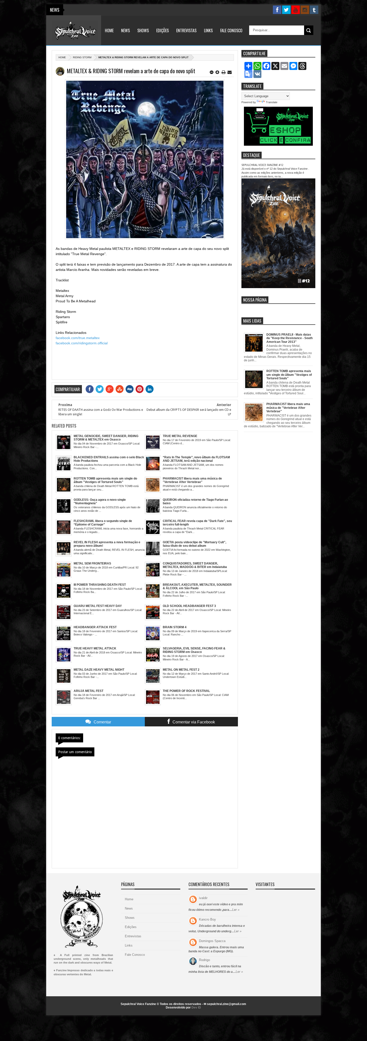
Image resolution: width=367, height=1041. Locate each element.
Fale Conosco (231, 30)
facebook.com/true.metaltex (78, 338)
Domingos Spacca (212, 941)
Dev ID (196, 1007)
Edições (162, 30)
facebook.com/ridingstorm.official (82, 343)
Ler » (235, 910)
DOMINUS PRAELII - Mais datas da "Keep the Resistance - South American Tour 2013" (289, 338)
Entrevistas (186, 30)
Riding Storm (82, 57)
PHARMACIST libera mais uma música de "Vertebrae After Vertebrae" (288, 407)
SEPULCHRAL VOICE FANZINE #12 (262, 165)
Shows (143, 30)
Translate (271, 102)
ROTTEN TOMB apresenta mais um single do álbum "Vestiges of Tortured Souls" (289, 374)
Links (208, 30)
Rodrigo (204, 960)
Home (109, 30)
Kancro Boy (207, 919)
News (125, 30)
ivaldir (203, 898)
